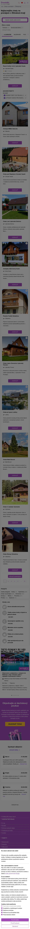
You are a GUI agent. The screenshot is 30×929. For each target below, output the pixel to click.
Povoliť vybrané (15, 923)
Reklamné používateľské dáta (11, 912)
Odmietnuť (15, 926)
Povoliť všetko (15, 920)
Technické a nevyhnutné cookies (12, 906)
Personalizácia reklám (9, 915)
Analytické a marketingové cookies (12, 908)
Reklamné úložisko (8, 910)
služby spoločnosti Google (12, 873)
